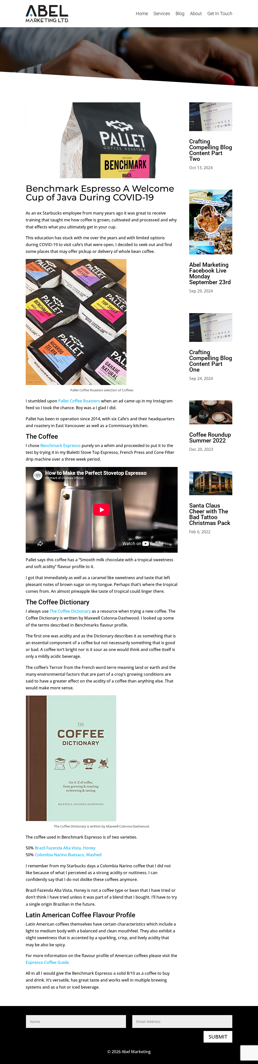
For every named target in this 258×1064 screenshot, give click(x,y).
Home (142, 13)
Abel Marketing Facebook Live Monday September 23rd (210, 273)
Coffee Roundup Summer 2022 (210, 437)
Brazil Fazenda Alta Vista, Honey (65, 848)
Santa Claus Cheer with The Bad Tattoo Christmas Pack (209, 514)
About (196, 13)
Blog (180, 13)
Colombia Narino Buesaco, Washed (68, 855)
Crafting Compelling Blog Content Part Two (210, 150)
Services (161, 13)
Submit (218, 1036)
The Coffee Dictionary (70, 611)
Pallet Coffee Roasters (79, 401)
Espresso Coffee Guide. (48, 962)
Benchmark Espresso (60, 445)
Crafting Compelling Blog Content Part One (210, 361)
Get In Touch (219, 13)
